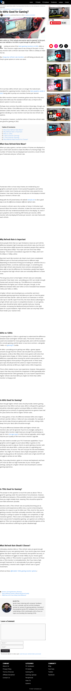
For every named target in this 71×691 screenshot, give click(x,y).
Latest (31, 2)
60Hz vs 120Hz (7, 134)
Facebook (51, 675)
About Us (6, 666)
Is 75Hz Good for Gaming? (11, 137)
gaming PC (10, 345)
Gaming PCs (29, 672)
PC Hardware (46, 2)
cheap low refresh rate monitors (13, 57)
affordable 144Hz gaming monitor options (23, 571)
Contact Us (6, 678)
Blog (49, 666)
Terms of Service (8, 672)
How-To (28, 680)
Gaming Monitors (6, 9)
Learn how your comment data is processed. (30, 654)
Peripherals (54, 2)
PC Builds (38, 2)
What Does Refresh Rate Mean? (13, 130)
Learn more (2, 7)
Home (1, 9)
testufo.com (31, 200)
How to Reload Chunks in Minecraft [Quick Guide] (15, 593)
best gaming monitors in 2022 (28, 46)
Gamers (4, 591)
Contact (67, 2)
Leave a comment (30, 15)
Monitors (19, 591)
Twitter (50, 672)
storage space (13, 434)
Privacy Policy (7, 669)
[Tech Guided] (2, 2)
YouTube (51, 669)
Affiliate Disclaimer (9, 675)
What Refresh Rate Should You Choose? (15, 139)
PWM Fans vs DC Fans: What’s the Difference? (14, 595)
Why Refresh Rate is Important (12, 132)
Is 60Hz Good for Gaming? (11, 136)
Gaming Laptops (31, 675)
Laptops (61, 2)
